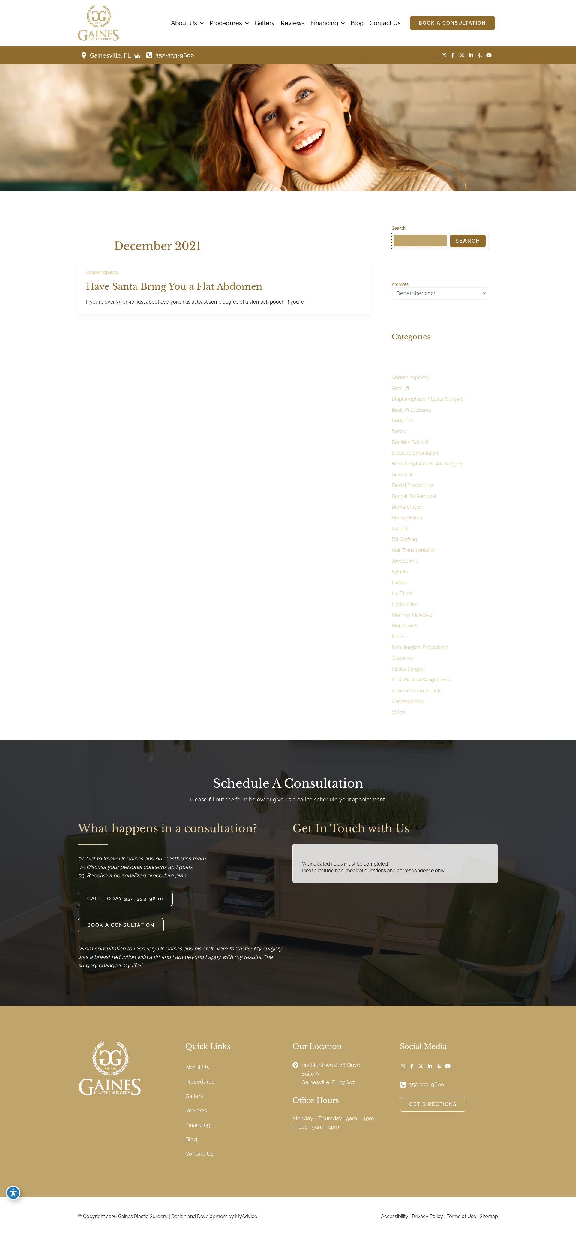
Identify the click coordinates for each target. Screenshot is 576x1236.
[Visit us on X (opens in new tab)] (462, 55)
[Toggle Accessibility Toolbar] (13, 1193)
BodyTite (402, 420)
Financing (197, 1125)
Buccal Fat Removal (414, 496)
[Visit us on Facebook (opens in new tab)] (453, 55)
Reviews (196, 1110)
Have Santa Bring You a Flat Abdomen (174, 286)
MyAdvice (246, 1216)
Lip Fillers (402, 593)
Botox (398, 431)
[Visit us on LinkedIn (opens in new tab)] (471, 55)
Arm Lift (400, 388)
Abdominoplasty (102, 272)
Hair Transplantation (414, 550)
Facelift (399, 528)
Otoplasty (402, 658)
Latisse (399, 582)
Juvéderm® (405, 561)
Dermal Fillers (407, 518)
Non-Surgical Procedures (420, 647)
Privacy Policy (427, 1216)
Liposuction (405, 604)
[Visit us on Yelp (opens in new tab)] (480, 55)
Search (399, 228)
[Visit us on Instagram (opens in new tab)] (444, 55)
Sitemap (489, 1216)
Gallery (194, 1096)
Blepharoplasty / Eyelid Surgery (428, 399)
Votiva (399, 712)
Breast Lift (403, 474)
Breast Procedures (413, 485)
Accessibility (394, 1216)
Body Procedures (411, 410)
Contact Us (199, 1154)
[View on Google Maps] (137, 56)
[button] (200, 23)
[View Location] (85, 55)
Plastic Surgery (408, 669)
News (398, 636)
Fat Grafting (404, 539)
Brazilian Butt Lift (410, 442)
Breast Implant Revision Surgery (427, 464)
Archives (400, 284)
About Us (197, 1067)
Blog (191, 1139)
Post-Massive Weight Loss (421, 680)
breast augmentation (415, 453)
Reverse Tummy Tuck (416, 690)
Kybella (400, 572)
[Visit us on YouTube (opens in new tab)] (489, 55)
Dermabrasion (407, 507)
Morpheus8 (404, 626)
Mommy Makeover (413, 615)
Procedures (199, 1082)
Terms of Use (461, 1216)
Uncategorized (408, 701)
